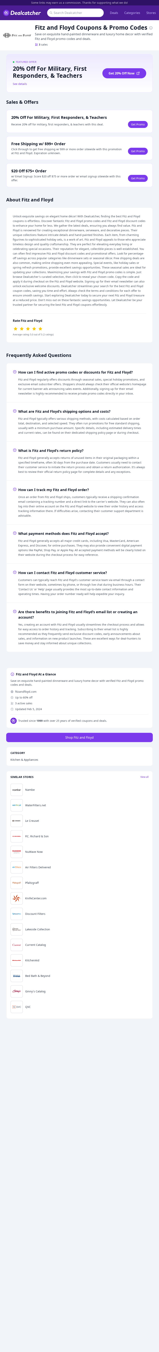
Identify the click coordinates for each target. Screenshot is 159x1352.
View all (144, 777)
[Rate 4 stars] (34, 328)
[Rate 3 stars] (28, 328)
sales (43, 44)
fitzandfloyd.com (25, 691)
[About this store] (151, 27)
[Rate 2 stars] (21, 328)
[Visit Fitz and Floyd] (17, 35)
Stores (151, 13)
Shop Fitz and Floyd (79, 737)
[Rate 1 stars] (15, 328)
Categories (132, 13)
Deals (114, 13)
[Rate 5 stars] (40, 328)
